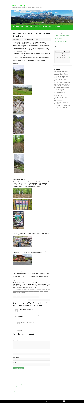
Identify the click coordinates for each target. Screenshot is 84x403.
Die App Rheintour (24, 26)
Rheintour (63, 97)
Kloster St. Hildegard (59, 82)
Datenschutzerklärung (17, 28)
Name (14, 351)
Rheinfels (60, 95)
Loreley (65, 82)
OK (63, 401)
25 (64, 59)
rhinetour (61, 99)
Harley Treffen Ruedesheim (59, 78)
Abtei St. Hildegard (57, 71)
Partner (30, 26)
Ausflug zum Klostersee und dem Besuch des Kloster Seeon (26, 296)
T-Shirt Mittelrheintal (37, 26)
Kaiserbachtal (36, 291)
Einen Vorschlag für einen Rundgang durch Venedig (39, 299)
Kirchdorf (41, 291)
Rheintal (57, 97)
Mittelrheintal (59, 89)
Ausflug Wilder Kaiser (46, 289)
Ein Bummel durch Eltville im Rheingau (62, 35)
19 (66, 57)
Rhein (56, 95)
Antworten (18, 319)
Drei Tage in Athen (58, 38)
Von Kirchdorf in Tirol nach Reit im (61, 41)
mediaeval (66, 84)
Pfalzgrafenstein (65, 94)
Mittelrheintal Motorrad (60, 91)
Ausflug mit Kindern (29, 289)
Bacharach (56, 73)
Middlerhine (57, 86)
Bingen (60, 73)
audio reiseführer (64, 71)
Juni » (58, 63)
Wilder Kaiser (23, 292)
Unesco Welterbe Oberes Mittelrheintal (62, 106)
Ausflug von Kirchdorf (37, 289)
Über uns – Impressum (46, 26)
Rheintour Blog (18, 5)
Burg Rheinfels (63, 74)
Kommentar (15, 340)
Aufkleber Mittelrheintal (57, 26)
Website (14, 362)
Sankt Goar (67, 104)
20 (69, 57)
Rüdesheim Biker (65, 102)
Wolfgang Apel (16, 39)
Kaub (61, 80)
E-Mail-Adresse (16, 357)
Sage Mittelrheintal (59, 104)
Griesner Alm (31, 291)
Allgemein (30, 39)
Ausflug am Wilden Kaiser (20, 289)
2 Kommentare (36, 39)
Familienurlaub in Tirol (17, 291)
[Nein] (82, 401)
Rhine (56, 99)
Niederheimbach (61, 92)
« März (55, 63)
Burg (64, 73)
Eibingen (59, 76)
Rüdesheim (58, 102)
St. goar (56, 105)
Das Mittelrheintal (16, 26)
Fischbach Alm (25, 291)
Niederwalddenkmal (58, 94)
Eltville (63, 76)
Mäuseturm (56, 92)
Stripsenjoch (17, 292)
